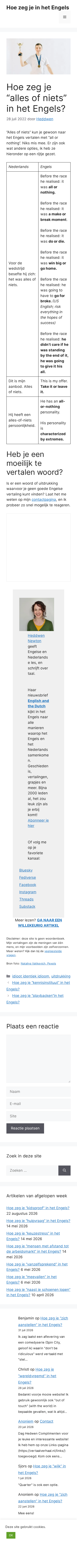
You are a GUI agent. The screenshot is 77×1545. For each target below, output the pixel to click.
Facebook (27, 885)
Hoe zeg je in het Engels (37, 7)
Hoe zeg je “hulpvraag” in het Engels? (38, 1221)
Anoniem (25, 1421)
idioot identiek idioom (30, 976)
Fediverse (27, 877)
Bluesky (26, 870)
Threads (26, 899)
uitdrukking (60, 976)
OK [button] (11, 1535)
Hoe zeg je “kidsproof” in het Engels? (38, 1208)
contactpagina (44, 499)
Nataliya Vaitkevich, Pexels (38, 963)
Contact (46, 1421)
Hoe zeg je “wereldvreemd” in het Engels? (37, 1375)
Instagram (27, 892)
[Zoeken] (64, 1171)
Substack (27, 906)
